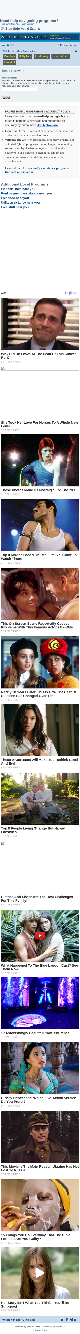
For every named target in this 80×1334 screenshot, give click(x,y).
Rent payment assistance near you (26, 193)
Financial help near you (18, 189)
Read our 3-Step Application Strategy (17, 24)
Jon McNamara (47, 125)
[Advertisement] (31, 9)
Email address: (9, 78)
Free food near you (15, 198)
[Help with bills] (40, 36)
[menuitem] (10, 45)
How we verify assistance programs (45, 168)
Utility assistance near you (20, 202)
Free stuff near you (15, 207)
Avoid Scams (30, 28)
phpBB (30, 1327)
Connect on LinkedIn (19, 171)
